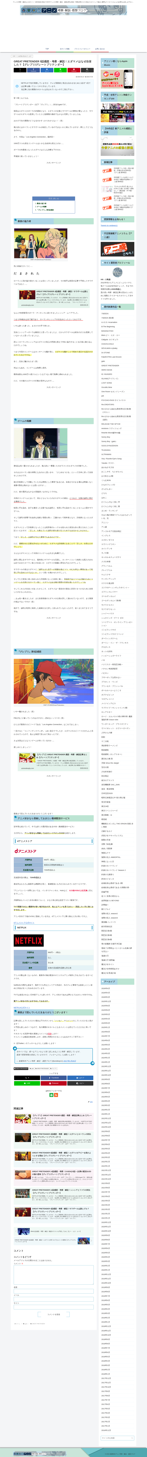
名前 (15, 1287)
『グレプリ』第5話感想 (45, 210)
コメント (18, 1264)
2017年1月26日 (70, 1061)
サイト (16, 1303)
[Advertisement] (74, 31)
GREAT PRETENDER (22, 1068)
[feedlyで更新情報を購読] (51, 1095)
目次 (50, 198)
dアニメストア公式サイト (24, 923)
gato (32, 1068)
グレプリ (54, 1068)
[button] (87, 70)
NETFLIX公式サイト (22, 1008)
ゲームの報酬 (41, 206)
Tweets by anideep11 (109, 226)
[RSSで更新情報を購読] (56, 1095)
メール (16, 1295)
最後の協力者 (41, 203)
